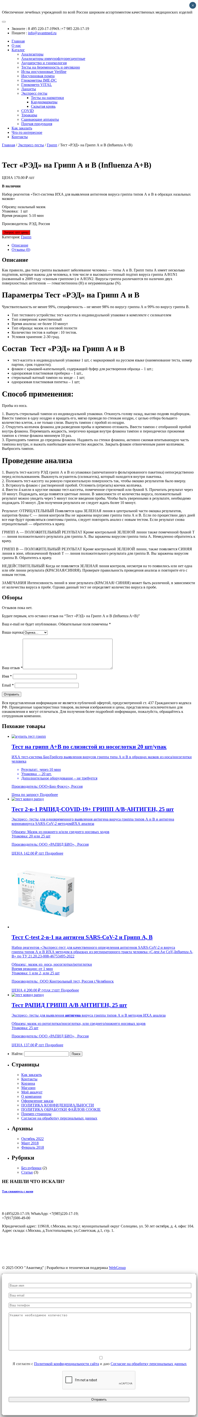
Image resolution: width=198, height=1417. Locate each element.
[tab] (104, 245)
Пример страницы (36, 1114)
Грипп (52, 145)
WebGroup (117, 1268)
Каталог (18, 50)
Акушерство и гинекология (44, 63)
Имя (7, 676)
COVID (27, 111)
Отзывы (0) (21, 250)
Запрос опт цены (16, 232)
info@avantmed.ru (42, 33)
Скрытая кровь (43, 106)
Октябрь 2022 (32, 1139)
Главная (18, 41)
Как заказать (22, 128)
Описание (20, 245)
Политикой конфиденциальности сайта (66, 1364)
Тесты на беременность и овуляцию (50, 67)
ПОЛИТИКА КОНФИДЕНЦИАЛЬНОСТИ (57, 1105)
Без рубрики (31, 1168)
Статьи (27, 1172)
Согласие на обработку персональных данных (59, 1118)
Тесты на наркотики (47, 98)
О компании (31, 1096)
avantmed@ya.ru (15, 1239)
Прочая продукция (36, 124)
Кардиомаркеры (44, 102)
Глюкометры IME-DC (39, 80)
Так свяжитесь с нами (17, 1191)
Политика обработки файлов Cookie (162, 1259)
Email (8, 685)
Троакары (29, 115)
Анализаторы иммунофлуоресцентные (53, 59)
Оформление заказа (37, 1101)
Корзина (28, 1083)
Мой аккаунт (31, 1092)
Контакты (20, 137)
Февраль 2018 (32, 1147)
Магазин (28, 1088)
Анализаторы (32, 54)
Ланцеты (28, 89)
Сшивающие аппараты (40, 119)
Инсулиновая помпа (38, 76)
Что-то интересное (27, 132)
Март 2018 (30, 1143)
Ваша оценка (12, 632)
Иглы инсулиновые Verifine (43, 72)
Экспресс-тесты (34, 93)
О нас (16, 45)
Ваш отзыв (12, 668)
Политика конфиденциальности (105, 1259)
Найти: (17, 1054)
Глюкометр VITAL (36, 85)
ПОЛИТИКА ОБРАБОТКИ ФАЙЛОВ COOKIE (61, 1109)
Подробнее (49, 795)
